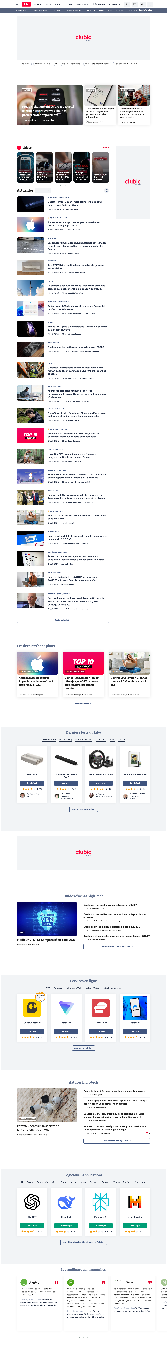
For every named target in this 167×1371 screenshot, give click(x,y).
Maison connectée (115, 10)
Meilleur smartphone (71, 64)
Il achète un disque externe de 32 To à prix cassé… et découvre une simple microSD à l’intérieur (39, 1302)
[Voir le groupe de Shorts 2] (63, 185)
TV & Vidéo (90, 10)
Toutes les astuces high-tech (115, 1141)
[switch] (143, 4)
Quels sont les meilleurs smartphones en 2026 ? (110, 905)
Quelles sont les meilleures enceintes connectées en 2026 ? (117, 936)
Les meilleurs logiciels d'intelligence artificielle (82, 1242)
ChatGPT (32, 1217)
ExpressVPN (101, 1023)
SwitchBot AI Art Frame (135, 774)
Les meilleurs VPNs (82, 1048)
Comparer (114, 4)
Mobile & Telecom (74, 10)
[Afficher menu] (17, 4)
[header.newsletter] (134, 4)
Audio (101, 10)
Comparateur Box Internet (126, 64)
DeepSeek (66, 1217)
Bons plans (82, 4)
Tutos (68, 4)
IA (56, 64)
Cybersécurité (20, 10)
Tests (48, 4)
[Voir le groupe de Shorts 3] (66, 185)
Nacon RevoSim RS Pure (101, 774)
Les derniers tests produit (82, 809)
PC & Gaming (57, 10)
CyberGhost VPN (32, 1023)
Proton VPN (66, 1023)
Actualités (25, 190)
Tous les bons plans (82, 703)
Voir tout (105, 148)
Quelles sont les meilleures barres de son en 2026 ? (112, 927)
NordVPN (135, 1023)
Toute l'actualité (62, 620)
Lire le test (32, 783)
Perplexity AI (100, 1217)
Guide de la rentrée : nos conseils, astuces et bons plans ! (115, 1091)
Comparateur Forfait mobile (97, 64)
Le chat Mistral (135, 1217)
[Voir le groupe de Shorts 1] (60, 185)
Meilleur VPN (24, 64)
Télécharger (98, 4)
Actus (37, 4)
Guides (58, 4)
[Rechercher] (127, 4)
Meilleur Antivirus (42, 64)
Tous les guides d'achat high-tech (115, 946)
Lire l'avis (32, 1031)
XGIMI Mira (32, 774)
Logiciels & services (39, 10)
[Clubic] (26, 4)
